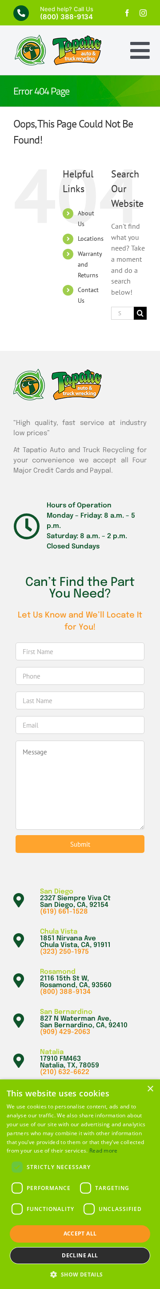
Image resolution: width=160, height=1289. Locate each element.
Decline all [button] (80, 1255)
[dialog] (80, 1184)
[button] (80, 1274)
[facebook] (127, 12)
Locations (91, 239)
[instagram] (143, 12)
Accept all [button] (80, 1233)
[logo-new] (57, 37)
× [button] (150, 1089)
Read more (103, 1150)
